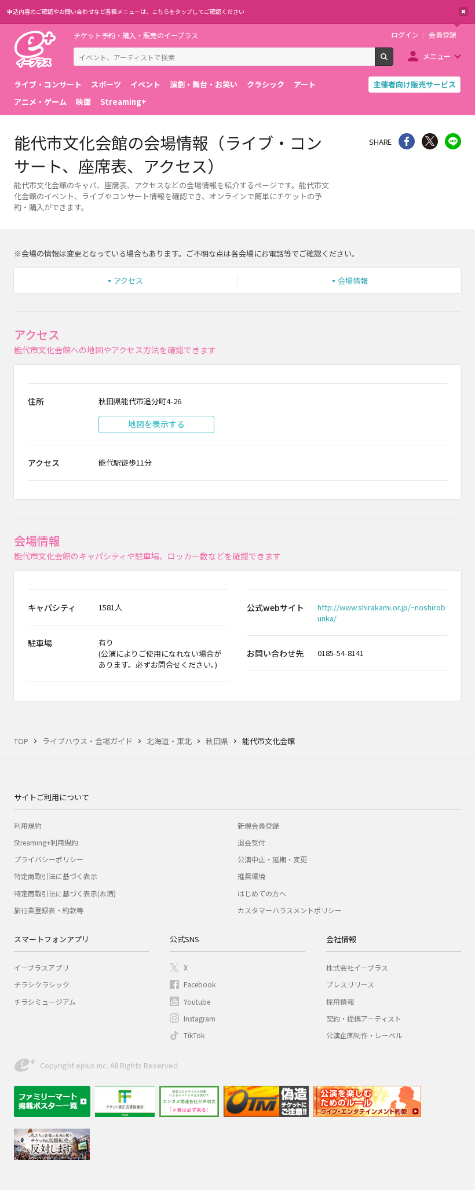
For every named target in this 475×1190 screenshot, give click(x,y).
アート (305, 84)
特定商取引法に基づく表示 (55, 876)
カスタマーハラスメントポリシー (289, 910)
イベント (145, 84)
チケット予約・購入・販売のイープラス (136, 35)
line (453, 141)
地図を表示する (156, 424)
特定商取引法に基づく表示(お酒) (65, 893)
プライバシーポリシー (48, 859)
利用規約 (28, 825)
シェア (407, 141)
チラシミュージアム (45, 1001)
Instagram (199, 1018)
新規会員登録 (258, 825)
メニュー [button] (437, 56)
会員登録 (442, 35)
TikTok (194, 1035)
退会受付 (251, 842)
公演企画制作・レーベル (364, 1035)
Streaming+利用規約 (46, 842)
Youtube (197, 1001)
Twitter (430, 141)
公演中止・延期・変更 (272, 859)
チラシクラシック (42, 984)
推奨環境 (251, 876)
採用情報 (340, 1001)
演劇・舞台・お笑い (203, 84)
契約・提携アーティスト (363, 1018)
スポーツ (106, 84)
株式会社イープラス (357, 967)
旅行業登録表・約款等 (48, 910)
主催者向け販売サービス (414, 84)
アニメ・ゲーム (40, 101)
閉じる (463, 11)
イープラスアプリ (41, 967)
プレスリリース (350, 984)
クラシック (265, 84)
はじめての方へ (261, 893)
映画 (83, 101)
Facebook (199, 984)
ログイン (405, 35)
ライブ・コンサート (48, 84)
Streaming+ (123, 101)
